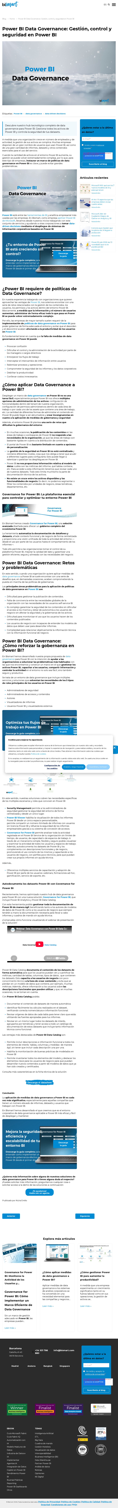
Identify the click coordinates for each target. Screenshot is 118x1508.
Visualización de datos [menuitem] (45, 1450)
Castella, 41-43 (15, 1352)
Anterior (11, 1216)
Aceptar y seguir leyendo (74, 767)
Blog (4, 19)
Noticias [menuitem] (38, 1470)
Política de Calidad (90, 1502)
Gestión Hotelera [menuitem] (42, 1447)
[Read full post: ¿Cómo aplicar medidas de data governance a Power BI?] (57, 1262)
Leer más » (10, 1328)
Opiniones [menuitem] (39, 1473)
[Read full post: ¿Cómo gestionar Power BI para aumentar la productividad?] (95, 1262)
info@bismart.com (64, 1350)
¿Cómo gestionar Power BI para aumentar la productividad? (95, 1276)
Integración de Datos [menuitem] (16, 1467)
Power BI (18, 114)
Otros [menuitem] (9, 1490)
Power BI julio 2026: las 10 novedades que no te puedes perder (101, 244)
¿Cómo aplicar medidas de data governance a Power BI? (56, 1276)
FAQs (74, 1505)
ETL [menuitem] (36, 1437)
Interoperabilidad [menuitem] (43, 1453)
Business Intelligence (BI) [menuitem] (46, 1457)
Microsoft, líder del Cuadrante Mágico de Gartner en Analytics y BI (101, 216)
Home (12, 19)
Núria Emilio (95, 193)
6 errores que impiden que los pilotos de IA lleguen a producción (102, 230)
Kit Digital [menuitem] (39, 1477)
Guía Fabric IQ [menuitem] (13, 1437)
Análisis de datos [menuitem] (42, 1467)
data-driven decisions (55, 114)
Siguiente (85, 1216)
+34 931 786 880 (41, 1351)
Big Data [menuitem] (39, 1440)
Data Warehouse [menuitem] (42, 1460)
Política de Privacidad (49, 1502)
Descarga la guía (63, 254)
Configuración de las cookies (52, 766)
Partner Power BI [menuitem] (43, 1463)
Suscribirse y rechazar (98, 767)
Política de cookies (38, 754)
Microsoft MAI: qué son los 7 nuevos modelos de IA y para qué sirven (102, 187)
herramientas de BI (37, 215)
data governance (33, 114)
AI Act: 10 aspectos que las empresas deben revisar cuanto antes (102, 202)
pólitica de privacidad (95, 1374)
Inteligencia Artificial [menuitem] (44, 1433)
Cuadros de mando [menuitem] (44, 1443)
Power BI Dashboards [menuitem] (17, 1487)
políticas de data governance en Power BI (47, 323)
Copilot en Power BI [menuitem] (16, 1470)
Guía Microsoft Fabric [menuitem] (17, 1433)
